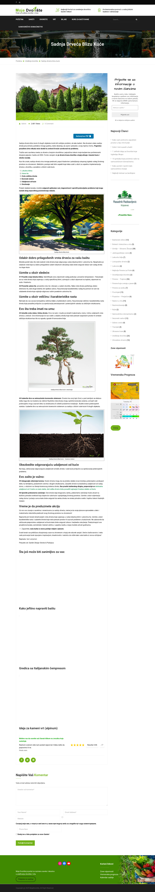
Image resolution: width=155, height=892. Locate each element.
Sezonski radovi (118, 318)
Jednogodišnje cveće (120, 253)
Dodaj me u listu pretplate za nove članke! (33, 834)
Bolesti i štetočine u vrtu (121, 244)
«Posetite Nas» (125, 215)
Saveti (31, 19)
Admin (23, 124)
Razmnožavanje (118, 305)
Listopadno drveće (119, 262)
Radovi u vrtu (117, 301)
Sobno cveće (117, 323)
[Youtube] (19, 2)
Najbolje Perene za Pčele (122, 270)
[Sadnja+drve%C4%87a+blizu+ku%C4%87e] (27, 760)
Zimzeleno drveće (119, 340)
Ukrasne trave (117, 331)
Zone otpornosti (106, 871)
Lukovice (115, 266)
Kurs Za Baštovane (80, 19)
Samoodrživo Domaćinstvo (30, 27)
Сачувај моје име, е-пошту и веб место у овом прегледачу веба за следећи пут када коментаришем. (56, 824)
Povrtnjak (116, 292)
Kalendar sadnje (107, 877)
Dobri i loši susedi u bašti (122, 147)
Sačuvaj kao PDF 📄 (83, 136)
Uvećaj (115, 428)
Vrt (54, 19)
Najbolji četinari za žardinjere (123, 173)
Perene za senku (118, 288)
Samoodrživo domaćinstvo (123, 314)
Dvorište (44, 19)
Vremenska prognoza (109, 874)
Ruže (114, 309)
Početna (19, 19)
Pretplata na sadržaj (25, 879)
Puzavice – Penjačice (120, 296)
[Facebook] (17, 2)
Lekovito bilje (117, 257)
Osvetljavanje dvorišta (121, 275)
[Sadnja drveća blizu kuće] (21, 760)
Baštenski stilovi (118, 240)
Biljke (64, 19)
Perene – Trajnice (119, 279)
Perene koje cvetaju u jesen (123, 283)
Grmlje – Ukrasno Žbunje (122, 249)
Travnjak (115, 327)
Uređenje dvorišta (119, 336)
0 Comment (49, 124)
